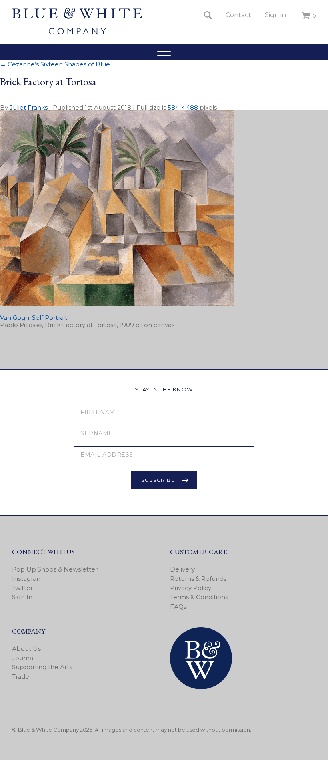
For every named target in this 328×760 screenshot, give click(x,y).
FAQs (178, 606)
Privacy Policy (190, 588)
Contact (238, 15)
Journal (23, 658)
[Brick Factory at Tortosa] (117, 303)
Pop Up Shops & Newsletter (55, 569)
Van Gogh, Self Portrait (33, 317)
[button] (164, 52)
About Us (26, 648)
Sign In (22, 597)
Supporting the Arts (42, 667)
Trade (20, 676)
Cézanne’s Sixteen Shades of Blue (55, 64)
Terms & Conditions (199, 597)
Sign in (275, 15)
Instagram (27, 578)
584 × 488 (183, 107)
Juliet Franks (29, 107)
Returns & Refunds (198, 578)
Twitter (22, 588)
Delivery (182, 569)
